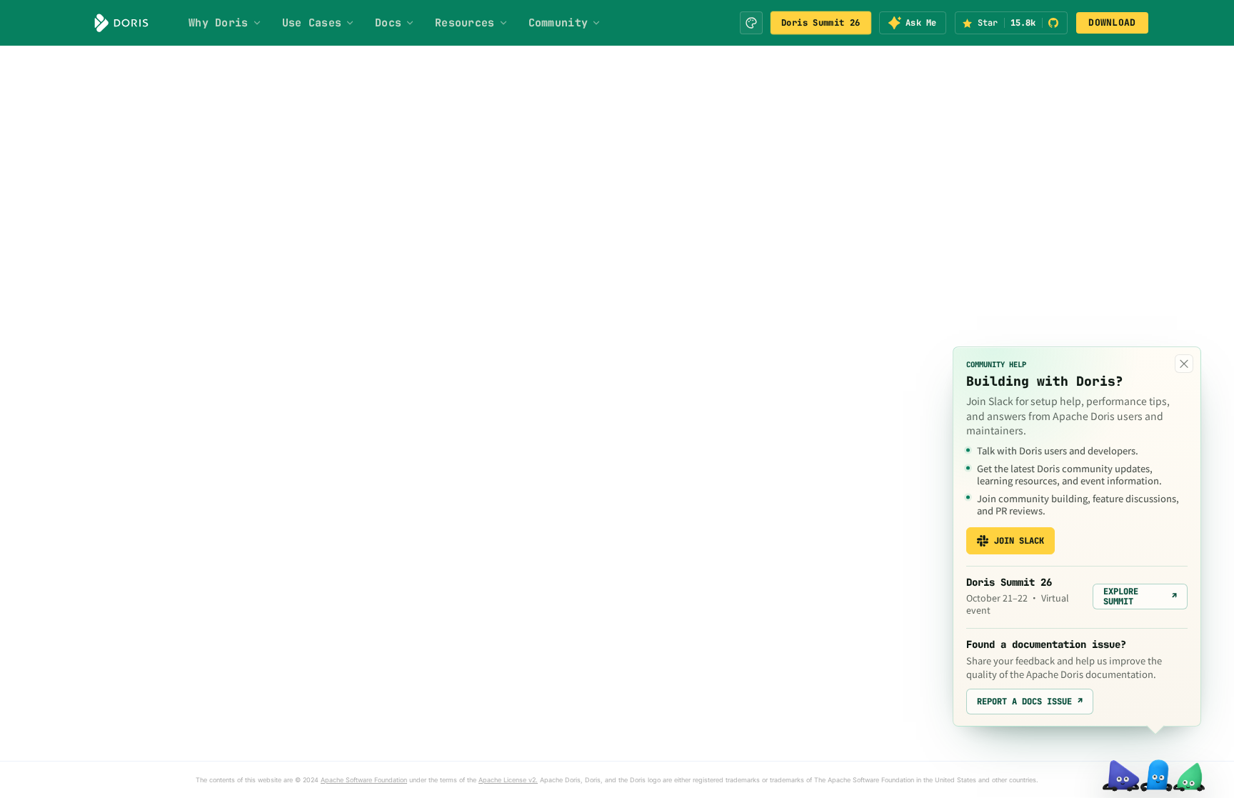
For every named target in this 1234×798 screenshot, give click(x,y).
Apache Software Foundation (364, 780)
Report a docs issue (1030, 701)
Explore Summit (1140, 596)
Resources (465, 23)
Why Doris (219, 23)
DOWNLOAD (1111, 22)
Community (558, 23)
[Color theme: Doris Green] (751, 22)
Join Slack (1019, 541)
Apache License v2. (508, 780)
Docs (388, 23)
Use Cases (312, 23)
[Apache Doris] (121, 23)
